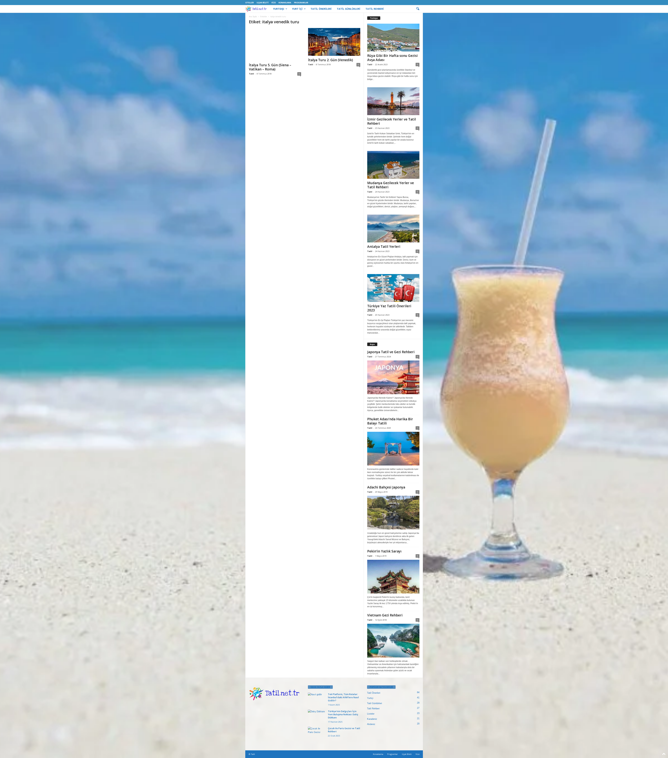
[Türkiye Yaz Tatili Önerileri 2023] (393, 288)
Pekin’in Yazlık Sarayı (384, 551)
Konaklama (285, 2)
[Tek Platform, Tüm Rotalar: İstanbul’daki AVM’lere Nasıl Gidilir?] (316, 699)
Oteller (249, 2)
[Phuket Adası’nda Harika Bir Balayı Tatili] (393, 449)
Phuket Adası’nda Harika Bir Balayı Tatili (390, 421)
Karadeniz (372, 719)
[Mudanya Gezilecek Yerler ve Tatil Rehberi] (393, 165)
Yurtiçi (370, 698)
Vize (273, 2)
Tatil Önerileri (373, 693)
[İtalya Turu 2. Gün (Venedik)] (334, 42)
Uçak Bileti (263, 2)
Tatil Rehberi (373, 708)
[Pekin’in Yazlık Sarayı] (393, 576)
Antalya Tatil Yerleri (383, 246)
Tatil (251, 73)
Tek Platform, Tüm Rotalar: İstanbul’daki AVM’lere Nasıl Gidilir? (343, 697)
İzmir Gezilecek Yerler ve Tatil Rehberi (391, 121)
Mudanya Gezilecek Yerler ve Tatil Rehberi (390, 185)
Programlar (301, 2)
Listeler (370, 713)
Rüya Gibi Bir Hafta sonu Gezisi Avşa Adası (392, 57)
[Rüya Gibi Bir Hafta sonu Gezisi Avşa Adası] (393, 37)
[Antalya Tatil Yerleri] (393, 228)
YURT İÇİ (297, 8)
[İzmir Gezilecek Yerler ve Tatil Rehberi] (393, 101)
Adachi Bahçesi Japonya (386, 487)
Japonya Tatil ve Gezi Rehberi (391, 352)
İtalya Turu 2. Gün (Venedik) (330, 60)
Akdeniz (371, 724)
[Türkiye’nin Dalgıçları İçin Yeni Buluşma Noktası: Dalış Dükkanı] (316, 716)
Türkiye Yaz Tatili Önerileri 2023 (389, 308)
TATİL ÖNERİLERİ (321, 8)
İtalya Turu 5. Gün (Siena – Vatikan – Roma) (270, 67)
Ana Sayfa (253, 16)
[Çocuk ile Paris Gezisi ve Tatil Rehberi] (316, 733)
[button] (418, 9)
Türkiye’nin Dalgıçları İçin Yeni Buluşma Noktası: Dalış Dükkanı (343, 714)
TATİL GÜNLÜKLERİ (348, 8)
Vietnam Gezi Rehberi (385, 615)
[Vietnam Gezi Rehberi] (393, 640)
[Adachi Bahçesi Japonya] (393, 513)
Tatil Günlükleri (374, 703)
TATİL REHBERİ (374, 8)
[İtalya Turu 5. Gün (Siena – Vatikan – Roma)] (275, 44)
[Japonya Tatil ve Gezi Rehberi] (393, 377)
